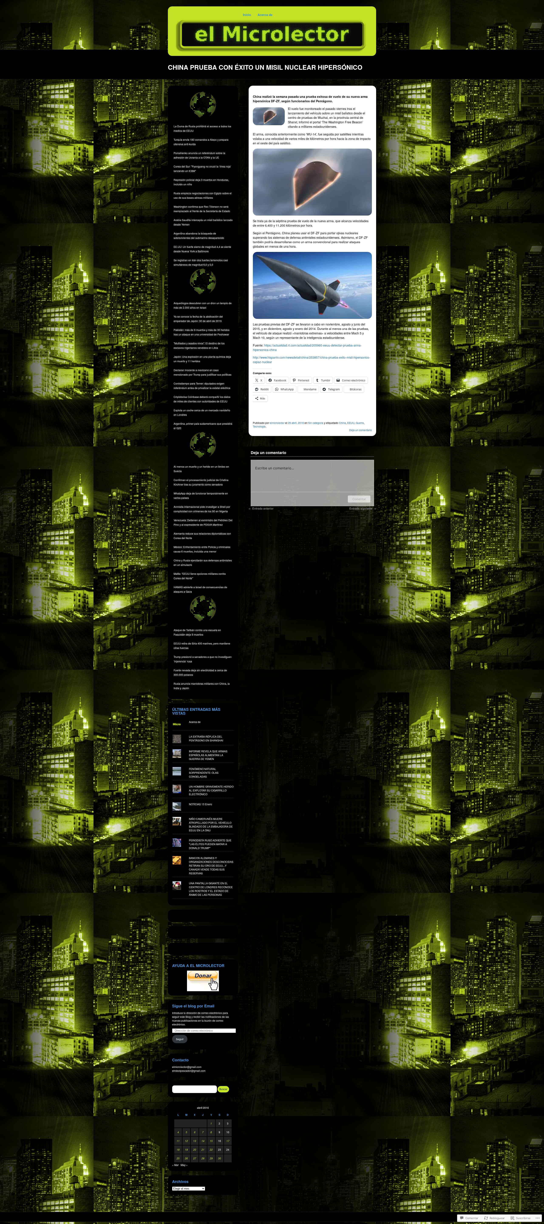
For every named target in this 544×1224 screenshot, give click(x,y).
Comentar (359, 499)
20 (194, 1149)
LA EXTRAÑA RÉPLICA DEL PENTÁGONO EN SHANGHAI (206, 738)
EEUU (350, 423)
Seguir (180, 1039)
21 (202, 1149)
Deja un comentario (360, 430)
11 (178, 1141)
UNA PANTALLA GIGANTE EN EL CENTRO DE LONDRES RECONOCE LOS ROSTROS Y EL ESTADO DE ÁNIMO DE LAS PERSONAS (211, 888)
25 (178, 1158)
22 (211, 1149)
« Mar (175, 1165)
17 (227, 1141)
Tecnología (259, 426)
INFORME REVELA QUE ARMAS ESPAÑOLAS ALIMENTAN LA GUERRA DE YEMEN (208, 755)
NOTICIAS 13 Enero (200, 804)
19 (186, 1149)
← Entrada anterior (261, 508)
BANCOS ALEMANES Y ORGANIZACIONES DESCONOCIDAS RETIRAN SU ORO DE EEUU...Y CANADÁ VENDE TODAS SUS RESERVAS (211, 865)
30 (219, 1158)
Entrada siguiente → (362, 508)
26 (186, 1158)
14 (202, 1141)
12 (186, 1141)
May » (184, 1165)
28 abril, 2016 (296, 423)
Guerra (360, 423)
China (342, 423)
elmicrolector (277, 423)
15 (211, 1141)
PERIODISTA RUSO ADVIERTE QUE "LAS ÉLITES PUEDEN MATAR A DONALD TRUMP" (210, 844)
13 (194, 1141)
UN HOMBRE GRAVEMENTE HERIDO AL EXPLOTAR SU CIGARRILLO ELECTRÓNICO (211, 790)
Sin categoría (315, 423)
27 (194, 1158)
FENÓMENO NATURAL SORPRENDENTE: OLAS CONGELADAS (203, 772)
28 (202, 1158)
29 (211, 1158)
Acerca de (265, 14)
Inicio (247, 14)
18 (178, 1149)
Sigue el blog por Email (193, 1006)
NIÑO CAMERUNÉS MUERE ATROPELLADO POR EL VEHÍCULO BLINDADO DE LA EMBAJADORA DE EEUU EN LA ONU (211, 824)
